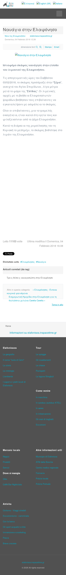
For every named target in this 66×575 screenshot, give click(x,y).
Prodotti (6, 461)
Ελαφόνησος (28, 261)
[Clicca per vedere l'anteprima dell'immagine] (33, 55)
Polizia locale (42, 478)
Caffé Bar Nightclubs (12, 484)
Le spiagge (41, 354)
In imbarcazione (43, 413)
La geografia (8, 354)
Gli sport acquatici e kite (14, 526)
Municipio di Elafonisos (46, 456)
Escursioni (41, 424)
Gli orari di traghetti (45, 419)
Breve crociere (9, 543)
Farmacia (40, 473)
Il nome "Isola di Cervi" (13, 359)
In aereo (39, 408)
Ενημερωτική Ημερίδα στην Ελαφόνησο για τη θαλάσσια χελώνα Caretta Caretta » (33, 298)
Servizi (6, 467)
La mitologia (8, 370)
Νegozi (6, 456)
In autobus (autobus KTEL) (48, 402)
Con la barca (9, 521)
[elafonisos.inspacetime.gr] (8, 4)
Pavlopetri (40, 370)
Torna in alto (57, 304)
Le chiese (40, 365)
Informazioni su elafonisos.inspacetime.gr (33, 332)
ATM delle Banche (44, 461)
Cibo (5, 478)
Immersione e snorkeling (14, 532)
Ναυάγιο (41, 261)
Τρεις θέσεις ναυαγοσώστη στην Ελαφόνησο (30, 277)
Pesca (6, 537)
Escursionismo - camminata (16, 515)
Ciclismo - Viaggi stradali (14, 510)
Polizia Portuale (43, 483)
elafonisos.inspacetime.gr (41, 35)
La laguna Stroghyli (45, 376)
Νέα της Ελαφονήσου (15, 35)
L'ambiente (8, 376)
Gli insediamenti (43, 359)
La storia (7, 365)
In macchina (41, 397)
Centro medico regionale (47, 467)
